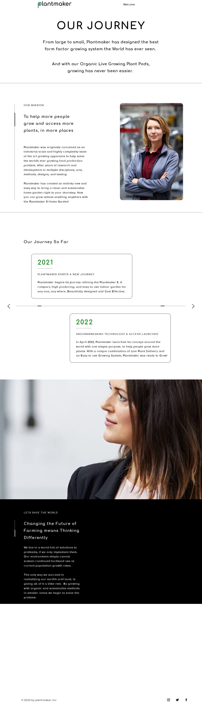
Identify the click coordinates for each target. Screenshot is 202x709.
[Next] (193, 306)
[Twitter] (177, 700)
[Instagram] (168, 700)
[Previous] (8, 306)
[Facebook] (186, 700)
